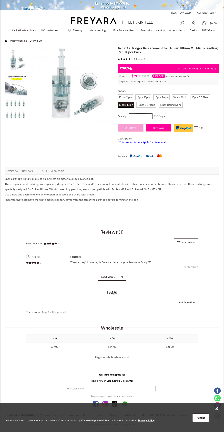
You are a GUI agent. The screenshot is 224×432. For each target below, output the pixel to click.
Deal (192, 30)
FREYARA (207, 30)
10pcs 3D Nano (200, 97)
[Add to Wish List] (196, 128)
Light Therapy (74, 30)
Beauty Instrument (151, 30)
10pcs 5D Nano (146, 104)
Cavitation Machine (23, 30)
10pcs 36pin (180, 97)
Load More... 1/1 (112, 276)
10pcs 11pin (125, 97)
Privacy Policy (146, 420)
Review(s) (139, 59)
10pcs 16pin (143, 97)
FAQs (44, 170)
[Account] (193, 23)
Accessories (176, 30)
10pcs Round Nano (171, 104)
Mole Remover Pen (123, 30)
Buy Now (158, 127)
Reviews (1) (29, 170)
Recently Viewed (181, 12)
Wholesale (57, 170)
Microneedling (98, 30)
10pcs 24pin (161, 97)
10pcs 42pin (126, 104)
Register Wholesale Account (112, 357)
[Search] (182, 23)
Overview (12, 170)
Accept (201, 417)
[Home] (112, 20)
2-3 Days (130, 127)
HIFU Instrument (50, 30)
